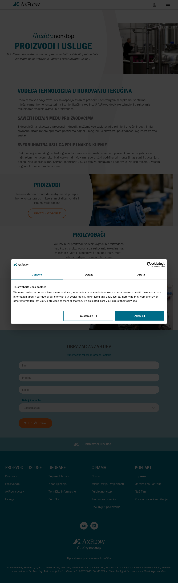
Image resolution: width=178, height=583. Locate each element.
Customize (86, 315)
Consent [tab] (37, 274)
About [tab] (141, 274)
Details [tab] (89, 274)
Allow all (139, 315)
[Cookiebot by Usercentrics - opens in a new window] (149, 264)
